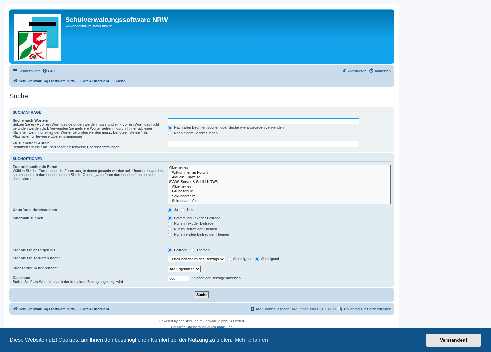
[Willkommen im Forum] (279, 172)
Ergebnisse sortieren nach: (36, 258)
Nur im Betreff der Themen (195, 229)
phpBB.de (225, 327)
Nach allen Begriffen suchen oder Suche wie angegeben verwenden (228, 127)
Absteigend (269, 259)
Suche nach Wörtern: (31, 120)
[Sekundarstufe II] (279, 201)
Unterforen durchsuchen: (35, 210)
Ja (175, 210)
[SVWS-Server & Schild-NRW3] (279, 182)
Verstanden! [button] (453, 340)
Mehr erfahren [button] (251, 340)
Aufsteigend (242, 259)
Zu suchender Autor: (31, 143)
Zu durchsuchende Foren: (36, 167)
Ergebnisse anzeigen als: (35, 250)
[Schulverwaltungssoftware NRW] (38, 36)
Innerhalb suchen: (29, 218)
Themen (202, 250)
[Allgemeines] (279, 167)
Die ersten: (22, 278)
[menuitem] (48, 71)
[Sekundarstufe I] (279, 196)
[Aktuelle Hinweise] (279, 177)
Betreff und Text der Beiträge (196, 218)
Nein (190, 210)
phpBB (184, 321)
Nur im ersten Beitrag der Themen (201, 234)
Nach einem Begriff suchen (195, 133)
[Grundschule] (279, 191)
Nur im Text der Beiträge (193, 223)
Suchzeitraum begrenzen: (35, 268)
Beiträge (180, 250)
